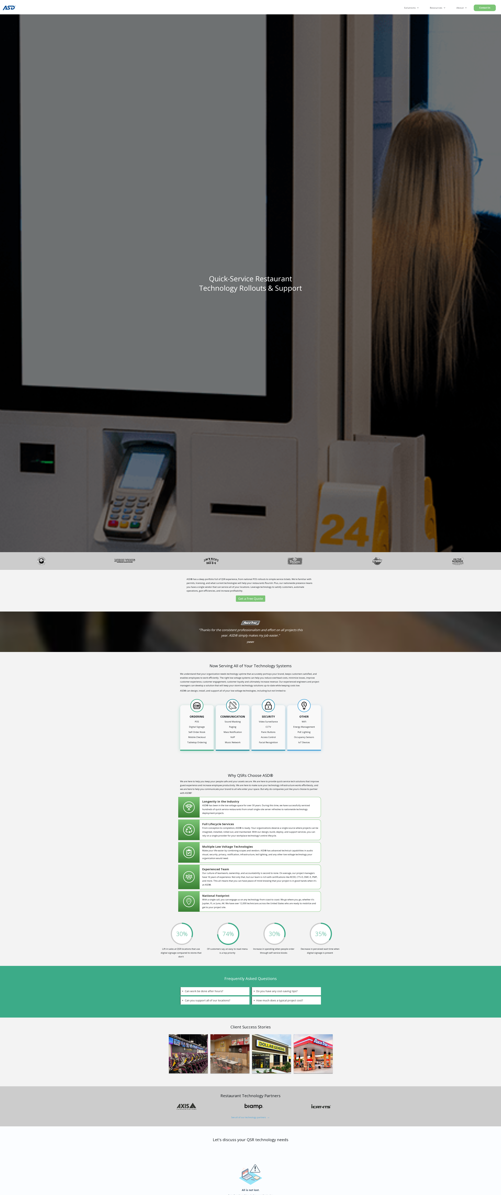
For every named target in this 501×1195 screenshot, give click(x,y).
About (460, 7)
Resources (436, 7)
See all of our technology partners (250, 1117)
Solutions (410, 7)
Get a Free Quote (250, 598)
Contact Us (484, 8)
